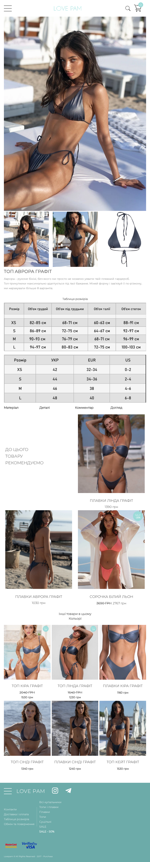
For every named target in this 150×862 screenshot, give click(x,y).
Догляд (116, 407)
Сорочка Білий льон (111, 597)
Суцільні (45, 821)
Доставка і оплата (16, 814)
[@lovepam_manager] (68, 791)
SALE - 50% (46, 831)
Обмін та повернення (19, 824)
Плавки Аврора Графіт (38, 597)
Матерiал (11, 407)
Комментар (84, 407)
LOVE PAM (30, 791)
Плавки (44, 812)
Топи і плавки (49, 807)
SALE (42, 826)
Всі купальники (50, 802)
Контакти (10, 809)
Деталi (44, 407)
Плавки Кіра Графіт (123, 686)
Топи (42, 817)
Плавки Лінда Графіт (111, 500)
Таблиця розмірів (16, 819)
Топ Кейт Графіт (123, 762)
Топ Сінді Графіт (27, 762)
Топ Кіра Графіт (27, 686)
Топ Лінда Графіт (75, 686)
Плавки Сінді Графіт (75, 762)
